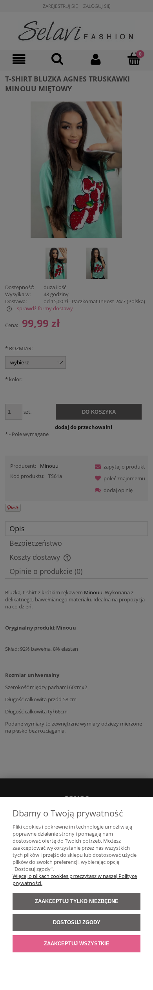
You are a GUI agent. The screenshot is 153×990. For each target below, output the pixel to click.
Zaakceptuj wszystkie (76, 944)
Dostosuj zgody (76, 922)
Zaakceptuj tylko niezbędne (76, 901)
